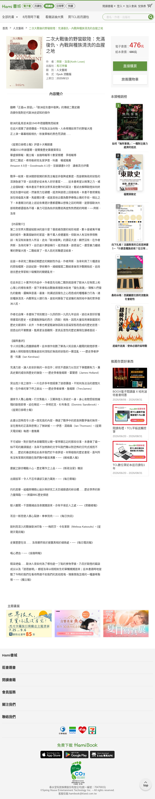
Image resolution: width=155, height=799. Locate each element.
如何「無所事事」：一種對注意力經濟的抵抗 (130, 145)
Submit (151, 17)
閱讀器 (49, 6)
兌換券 (142, 6)
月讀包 (38, 6)
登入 (119, 6)
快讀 (70, 6)
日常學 (60, 6)
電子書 (27, 6)
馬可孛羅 (62, 65)
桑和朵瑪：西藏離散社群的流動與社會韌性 (130, 297)
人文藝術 (18, 28)
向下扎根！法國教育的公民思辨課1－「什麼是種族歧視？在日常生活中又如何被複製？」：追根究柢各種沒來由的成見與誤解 (130, 246)
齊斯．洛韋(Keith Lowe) (71, 61)
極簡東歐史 (130, 194)
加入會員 (131, 6)
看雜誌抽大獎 (54, 17)
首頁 (5, 28)
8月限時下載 (31, 17)
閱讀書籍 (107, 6)
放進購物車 (130, 79)
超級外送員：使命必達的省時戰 (130, 345)
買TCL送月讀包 (78, 17)
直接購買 (130, 66)
